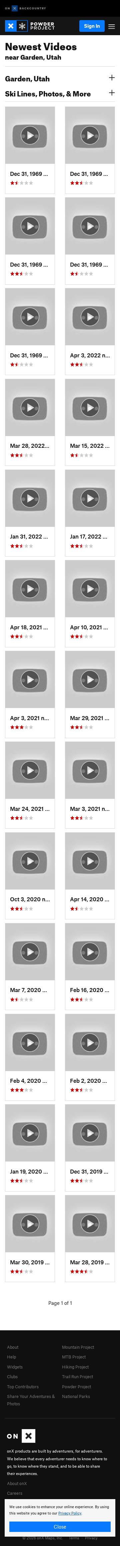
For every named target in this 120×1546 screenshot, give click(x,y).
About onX (17, 1483)
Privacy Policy (69, 1513)
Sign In (92, 26)
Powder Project (76, 1386)
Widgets (15, 1366)
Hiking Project (75, 1366)
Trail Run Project (77, 1376)
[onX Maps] (21, 1441)
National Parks (76, 1396)
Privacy (91, 1537)
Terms (74, 1537)
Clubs (12, 1376)
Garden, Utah (27, 78)
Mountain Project (78, 1347)
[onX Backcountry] (25, 8)
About (12, 1347)
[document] (60, 1518)
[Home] (33, 26)
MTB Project (74, 1356)
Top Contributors (23, 1386)
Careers (14, 1493)
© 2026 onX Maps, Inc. (42, 1537)
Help (11, 1356)
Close (60, 1527)
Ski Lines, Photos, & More (48, 93)
